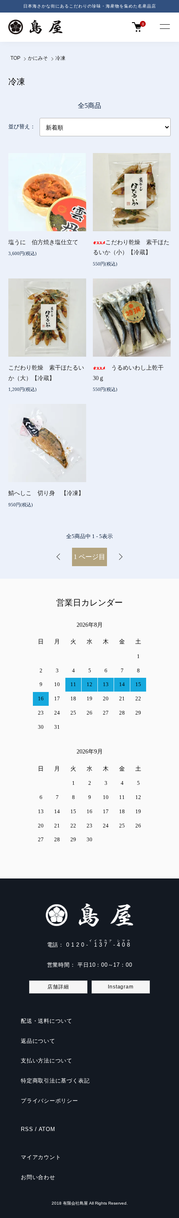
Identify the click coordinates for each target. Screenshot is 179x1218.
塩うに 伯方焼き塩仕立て (46, 242)
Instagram (120, 987)
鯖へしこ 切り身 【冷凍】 (46, 493)
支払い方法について (46, 1060)
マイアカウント (41, 1157)
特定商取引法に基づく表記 (55, 1081)
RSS (27, 1129)
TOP (15, 58)
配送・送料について (46, 1021)
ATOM (47, 1129)
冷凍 (60, 58)
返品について (38, 1041)
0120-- (99, 945)
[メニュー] (164, 27)
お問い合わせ (38, 1177)
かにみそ (38, 58)
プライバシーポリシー (49, 1101)
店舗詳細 (58, 987)
